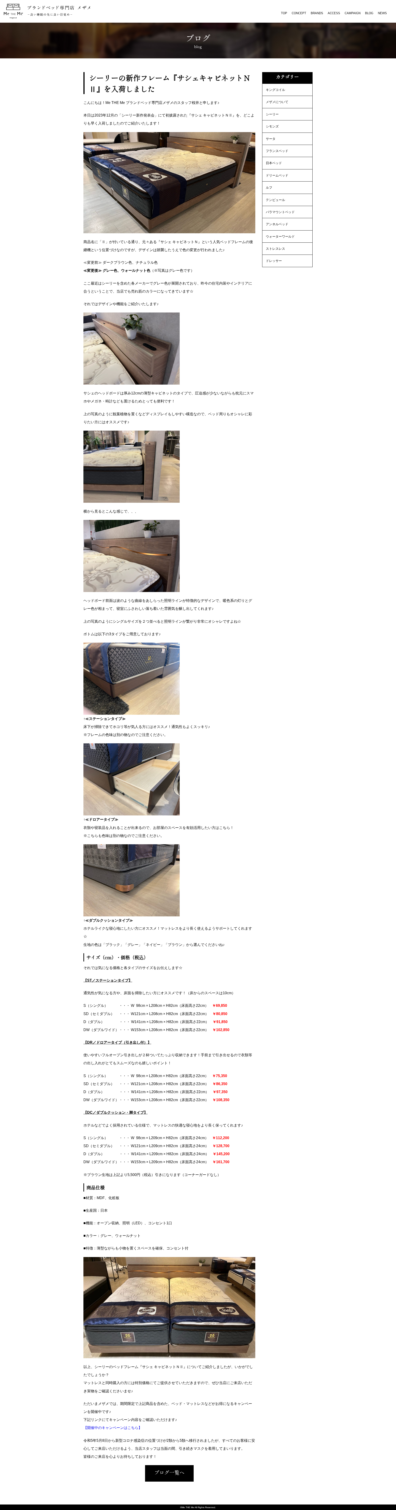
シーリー (272, 114)
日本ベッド (274, 163)
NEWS (382, 13)
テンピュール (275, 200)
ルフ (269, 187)
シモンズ (272, 126)
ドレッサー (274, 261)
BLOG (369, 13)
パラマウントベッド (280, 212)
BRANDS (317, 13)
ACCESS (334, 13)
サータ (270, 139)
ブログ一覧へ (169, 1472)
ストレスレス (275, 248)
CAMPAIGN (352, 13)
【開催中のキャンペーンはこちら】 (112, 1428)
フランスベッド (277, 151)
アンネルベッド (277, 224)
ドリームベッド (277, 175)
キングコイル (275, 90)
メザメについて (277, 102)
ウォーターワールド (280, 236)
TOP (284, 13)
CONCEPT (299, 13)
